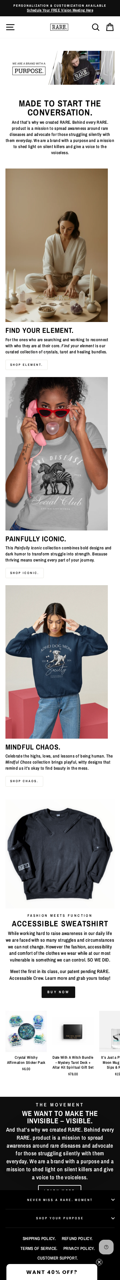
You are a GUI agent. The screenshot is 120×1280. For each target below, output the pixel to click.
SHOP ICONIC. (24, 573)
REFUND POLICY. (77, 1238)
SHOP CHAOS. (24, 781)
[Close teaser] (99, 1262)
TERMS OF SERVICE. (39, 1248)
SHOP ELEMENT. (26, 365)
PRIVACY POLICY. (79, 1248)
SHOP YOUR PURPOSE (60, 1218)
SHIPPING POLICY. (39, 1238)
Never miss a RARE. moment (60, 1200)
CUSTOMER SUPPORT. (57, 1258)
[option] (60, 8)
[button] (51, 1272)
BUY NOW (58, 992)
